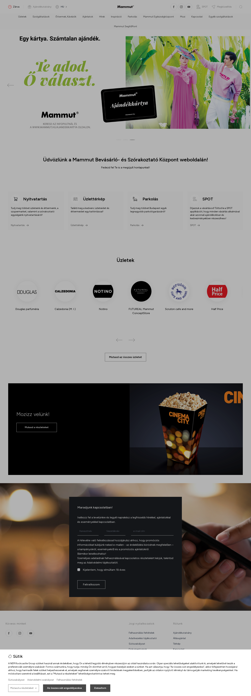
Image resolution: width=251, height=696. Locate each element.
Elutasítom (100, 688)
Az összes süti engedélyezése (64, 688)
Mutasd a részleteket (22, 688)
